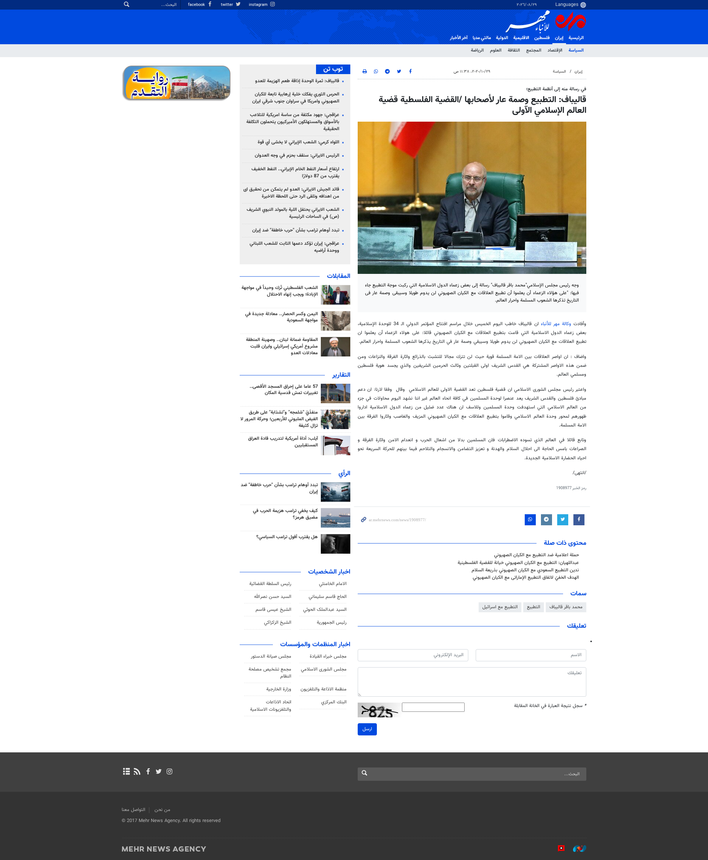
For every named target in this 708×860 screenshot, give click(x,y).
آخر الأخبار (459, 38)
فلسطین (542, 38)
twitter (227, 5)
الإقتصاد (555, 50)
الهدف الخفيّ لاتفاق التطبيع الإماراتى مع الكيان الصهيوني (526, 577)
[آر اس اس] (137, 772)
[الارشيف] (126, 772)
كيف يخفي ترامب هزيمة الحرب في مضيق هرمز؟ (285, 514)
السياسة (576, 50)
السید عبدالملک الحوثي (325, 609)
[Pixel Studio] (558, 848)
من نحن (162, 810)
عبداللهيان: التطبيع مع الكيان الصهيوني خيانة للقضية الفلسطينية (518, 563)
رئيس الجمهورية (332, 622)
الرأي (344, 473)
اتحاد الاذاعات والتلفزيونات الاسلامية (270, 706)
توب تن (333, 69)
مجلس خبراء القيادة (328, 656)
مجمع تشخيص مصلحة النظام (270, 673)
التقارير (341, 375)
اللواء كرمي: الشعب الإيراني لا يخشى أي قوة (298, 142)
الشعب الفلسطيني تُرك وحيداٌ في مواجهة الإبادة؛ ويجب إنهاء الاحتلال (280, 291)
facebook (197, 5)
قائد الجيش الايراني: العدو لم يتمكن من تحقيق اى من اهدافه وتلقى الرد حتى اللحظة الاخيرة (291, 193)
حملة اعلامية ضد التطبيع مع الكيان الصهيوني (536, 555)
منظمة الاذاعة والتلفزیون (324, 689)
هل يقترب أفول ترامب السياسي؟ (287, 537)
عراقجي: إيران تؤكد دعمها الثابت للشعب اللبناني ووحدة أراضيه (294, 247)
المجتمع (533, 50)
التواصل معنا (133, 810)
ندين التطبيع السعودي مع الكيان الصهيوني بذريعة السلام (525, 570)
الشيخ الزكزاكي (277, 622)
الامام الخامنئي (333, 584)
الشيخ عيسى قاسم (273, 609)
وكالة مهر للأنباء (556, 324)
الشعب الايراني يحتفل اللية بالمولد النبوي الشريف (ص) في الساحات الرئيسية (293, 213)
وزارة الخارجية (278, 689)
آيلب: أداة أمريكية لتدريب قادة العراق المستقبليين (283, 442)
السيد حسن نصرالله (272, 596)
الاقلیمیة (521, 38)
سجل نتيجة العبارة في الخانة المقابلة (550, 706)
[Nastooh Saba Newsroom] (576, 848)
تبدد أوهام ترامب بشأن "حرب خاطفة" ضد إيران (295, 230)
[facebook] (147, 772)
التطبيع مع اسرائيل (500, 607)
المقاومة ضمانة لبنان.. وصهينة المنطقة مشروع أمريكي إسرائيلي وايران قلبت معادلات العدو (282, 346)
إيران (559, 38)
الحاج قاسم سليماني (328, 596)
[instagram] (169, 772)
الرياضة (477, 50)
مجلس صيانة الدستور (271, 656)
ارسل (367, 729)
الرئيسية (576, 38)
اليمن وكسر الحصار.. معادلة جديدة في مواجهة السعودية (281, 317)
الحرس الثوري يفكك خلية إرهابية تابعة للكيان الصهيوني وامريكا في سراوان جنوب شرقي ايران (295, 98)
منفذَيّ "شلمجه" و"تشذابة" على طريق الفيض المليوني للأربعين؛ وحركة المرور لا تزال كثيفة (279, 419)
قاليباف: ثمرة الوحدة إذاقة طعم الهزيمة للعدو (297, 81)
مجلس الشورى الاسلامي (324, 669)
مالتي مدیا (482, 38)
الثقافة (514, 50)
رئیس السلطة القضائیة (270, 584)
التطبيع (533, 607)
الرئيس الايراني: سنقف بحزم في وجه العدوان (297, 155)
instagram (259, 5)
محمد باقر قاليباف (566, 607)
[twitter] (158, 772)
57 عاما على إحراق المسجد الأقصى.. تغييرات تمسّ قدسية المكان (284, 390)
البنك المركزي (334, 702)
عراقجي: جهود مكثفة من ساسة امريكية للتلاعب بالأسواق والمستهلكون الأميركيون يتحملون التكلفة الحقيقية (292, 122)
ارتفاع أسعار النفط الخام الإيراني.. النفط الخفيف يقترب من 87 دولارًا (295, 173)
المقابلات (338, 276)
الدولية (502, 38)
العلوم (496, 50)
